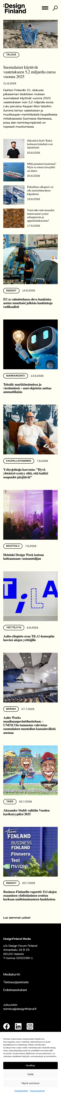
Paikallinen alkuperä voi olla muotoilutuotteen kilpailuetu (40, 190)
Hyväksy (30, 1065)
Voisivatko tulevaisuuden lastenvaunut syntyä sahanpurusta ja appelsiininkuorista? (40, 215)
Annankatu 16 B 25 (16, 950)
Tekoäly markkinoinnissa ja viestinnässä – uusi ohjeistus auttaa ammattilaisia (27, 388)
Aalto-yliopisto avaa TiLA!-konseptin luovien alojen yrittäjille (28, 638)
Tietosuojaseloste (37, 1091)
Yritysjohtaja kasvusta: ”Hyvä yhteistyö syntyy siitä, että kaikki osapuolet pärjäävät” (25, 473)
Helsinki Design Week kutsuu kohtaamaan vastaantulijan (23, 556)
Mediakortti (11, 974)
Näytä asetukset (30, 1083)
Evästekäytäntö (21, 1091)
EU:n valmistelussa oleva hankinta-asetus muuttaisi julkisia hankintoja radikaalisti (28, 303)
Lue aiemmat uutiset (16, 918)
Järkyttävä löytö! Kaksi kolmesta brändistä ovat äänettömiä (40, 144)
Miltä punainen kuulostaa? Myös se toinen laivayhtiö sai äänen (41, 167)
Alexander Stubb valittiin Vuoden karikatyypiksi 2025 (26, 812)
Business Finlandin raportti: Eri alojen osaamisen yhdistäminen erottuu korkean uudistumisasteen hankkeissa (30, 895)
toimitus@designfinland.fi (19, 1009)
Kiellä (31, 1074)
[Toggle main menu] (45, 9)
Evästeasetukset (15, 990)
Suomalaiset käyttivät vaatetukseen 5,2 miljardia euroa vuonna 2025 (29, 71)
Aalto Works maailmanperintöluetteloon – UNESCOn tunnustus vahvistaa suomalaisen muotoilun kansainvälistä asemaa (29, 725)
